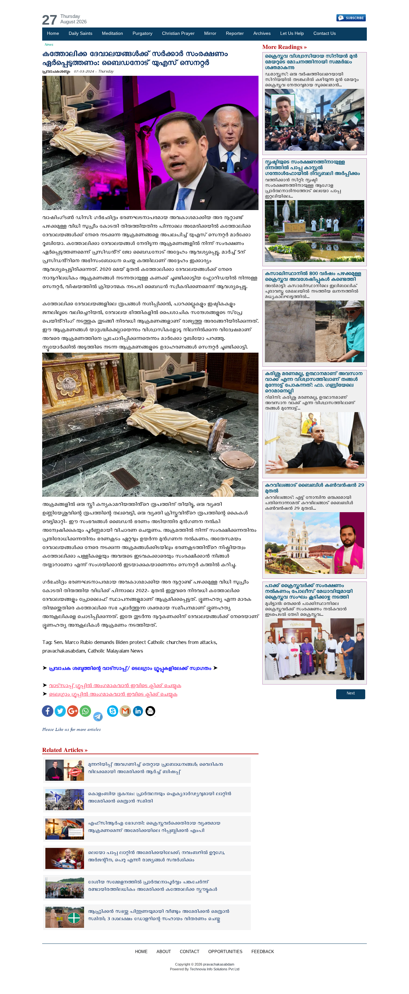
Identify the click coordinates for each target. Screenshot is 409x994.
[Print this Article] (150, 712)
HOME (141, 952)
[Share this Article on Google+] (72, 712)
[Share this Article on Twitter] (60, 712)
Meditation (112, 33)
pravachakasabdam (218, 964)
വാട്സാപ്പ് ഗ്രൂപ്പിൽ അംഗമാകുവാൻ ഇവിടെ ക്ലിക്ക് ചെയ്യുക (115, 687)
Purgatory (142, 33)
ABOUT (164, 952)
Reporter (235, 33)
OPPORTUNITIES (225, 952)
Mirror (210, 33)
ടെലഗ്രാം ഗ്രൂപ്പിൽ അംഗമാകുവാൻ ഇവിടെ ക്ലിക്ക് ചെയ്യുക (113, 696)
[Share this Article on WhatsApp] (85, 712)
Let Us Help (292, 33)
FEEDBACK (262, 952)
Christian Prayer (178, 33)
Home (53, 33)
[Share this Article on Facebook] (47, 712)
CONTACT (189, 952)
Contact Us (324, 33)
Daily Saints (80, 33)
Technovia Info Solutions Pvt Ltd (214, 969)
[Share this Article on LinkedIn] (137, 712)
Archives (262, 33)
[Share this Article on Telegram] (99, 712)
